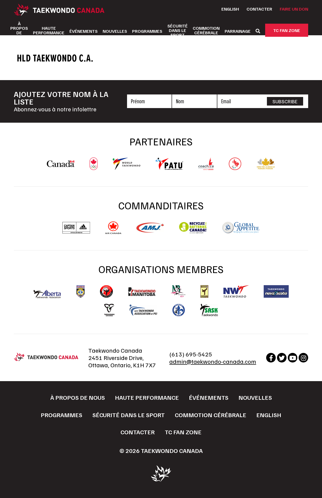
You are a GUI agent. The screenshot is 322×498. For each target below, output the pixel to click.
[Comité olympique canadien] (94, 167)
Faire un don (294, 9)
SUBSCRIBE (285, 101)
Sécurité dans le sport (128, 414)
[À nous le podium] (265, 167)
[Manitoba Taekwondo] (142, 291)
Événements (83, 31)
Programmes (147, 31)
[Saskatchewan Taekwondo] (209, 310)
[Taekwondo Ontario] (109, 310)
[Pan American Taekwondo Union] (169, 167)
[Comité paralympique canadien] (235, 167)
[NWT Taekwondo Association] (236, 291)
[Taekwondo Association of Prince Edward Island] (143, 310)
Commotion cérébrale (210, 414)
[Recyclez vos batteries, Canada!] (193, 231)
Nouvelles (115, 31)
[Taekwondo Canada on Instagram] (303, 357)
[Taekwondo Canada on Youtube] (292, 357)
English (230, 9)
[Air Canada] (113, 231)
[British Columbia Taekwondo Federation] (80, 291)
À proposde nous (19, 30)
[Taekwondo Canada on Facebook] (271, 357)
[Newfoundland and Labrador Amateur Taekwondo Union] (204, 291)
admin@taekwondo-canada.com (212, 361)
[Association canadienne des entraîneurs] (206, 167)
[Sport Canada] (60, 164)
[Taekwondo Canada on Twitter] (282, 357)
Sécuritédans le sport (177, 30)
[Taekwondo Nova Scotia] (276, 291)
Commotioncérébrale (206, 30)
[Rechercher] (258, 31)
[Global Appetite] (241, 231)
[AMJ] (150, 230)
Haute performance (147, 397)
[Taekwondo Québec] (178, 310)
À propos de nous (77, 397)
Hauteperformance (48, 30)
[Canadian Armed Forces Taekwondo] (106, 291)
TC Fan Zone (286, 30)
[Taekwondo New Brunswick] (178, 291)
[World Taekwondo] (126, 167)
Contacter (259, 9)
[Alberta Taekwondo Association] (47, 296)
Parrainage (238, 31)
